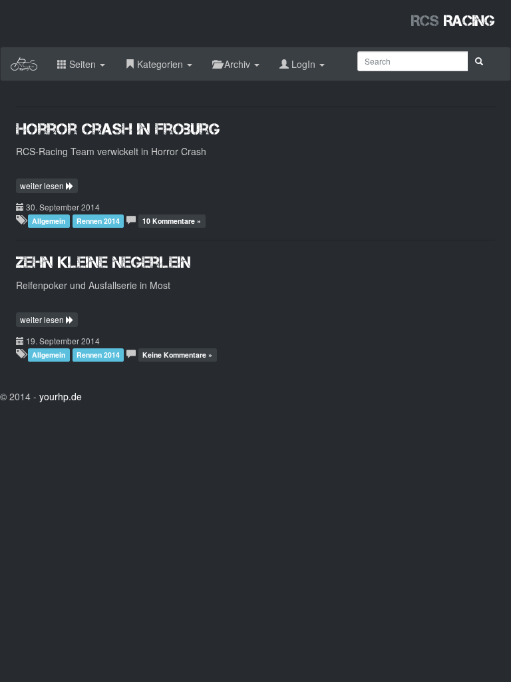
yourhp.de (60, 396)
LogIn (303, 64)
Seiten (82, 64)
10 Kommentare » (171, 221)
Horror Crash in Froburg (118, 129)
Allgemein (48, 221)
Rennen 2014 (98, 221)
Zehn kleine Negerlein (103, 262)
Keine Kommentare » (177, 355)
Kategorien (160, 64)
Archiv (237, 64)
